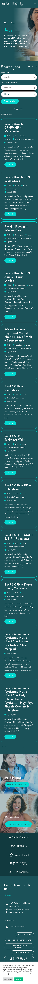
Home (7, 22)
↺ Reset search (32, 67)
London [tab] (8, 895)
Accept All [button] (18, 979)
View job (12, 163)
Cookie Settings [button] (8, 979)
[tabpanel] (19, 908)
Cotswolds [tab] (9, 920)
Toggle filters (19, 108)
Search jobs (10, 101)
